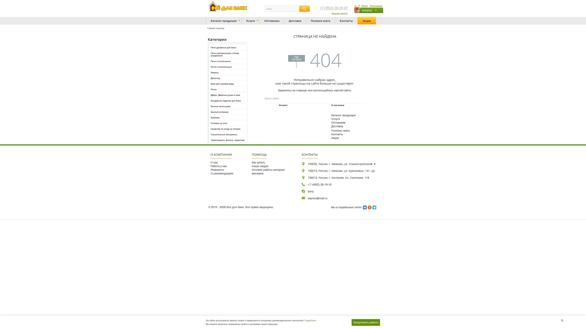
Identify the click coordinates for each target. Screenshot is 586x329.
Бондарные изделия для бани (226, 100)
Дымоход (215, 78)
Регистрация (376, 5)
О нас (214, 162)
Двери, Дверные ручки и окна (225, 94)
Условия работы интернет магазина (268, 171)
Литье (214, 89)
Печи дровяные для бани (223, 47)
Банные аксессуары (221, 106)
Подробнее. (311, 320)
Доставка (295, 20)
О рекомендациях (222, 173)
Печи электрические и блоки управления (225, 54)
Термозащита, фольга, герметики (227, 140)
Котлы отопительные (221, 66)
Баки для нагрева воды (222, 83)
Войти (365, 5)
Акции (367, 20)
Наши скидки (260, 166)
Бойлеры (215, 117)
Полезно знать (320, 20)
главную (301, 90)
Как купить (258, 162)
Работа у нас (219, 166)
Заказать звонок (339, 13)
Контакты (346, 20)
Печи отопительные (221, 61)
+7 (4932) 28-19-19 (333, 8)
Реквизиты (217, 170)
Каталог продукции (224, 20)
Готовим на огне (219, 123)
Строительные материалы (224, 134)
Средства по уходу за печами (225, 128)
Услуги (250, 20)
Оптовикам (271, 20)
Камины (215, 72)
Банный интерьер (219, 111)
